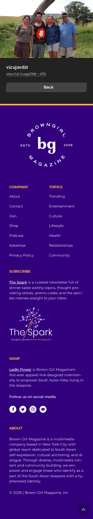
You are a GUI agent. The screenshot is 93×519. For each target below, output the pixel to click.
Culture (55, 216)
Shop (13, 226)
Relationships (61, 245)
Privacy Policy (21, 255)
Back (49, 87)
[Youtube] (43, 409)
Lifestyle (56, 226)
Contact (16, 206)
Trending (57, 196)
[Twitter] (22, 409)
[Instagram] (32, 409)
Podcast (16, 235)
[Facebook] (12, 409)
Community (59, 255)
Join (13, 216)
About (14, 196)
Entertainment (61, 206)
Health (55, 235)
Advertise (17, 245)
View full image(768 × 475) (26, 74)
